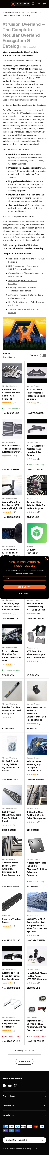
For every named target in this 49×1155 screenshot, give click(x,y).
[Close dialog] (46, 558)
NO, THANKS (24, 593)
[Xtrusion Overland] (20, 4)
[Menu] (4, 4)
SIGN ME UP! (24, 587)
